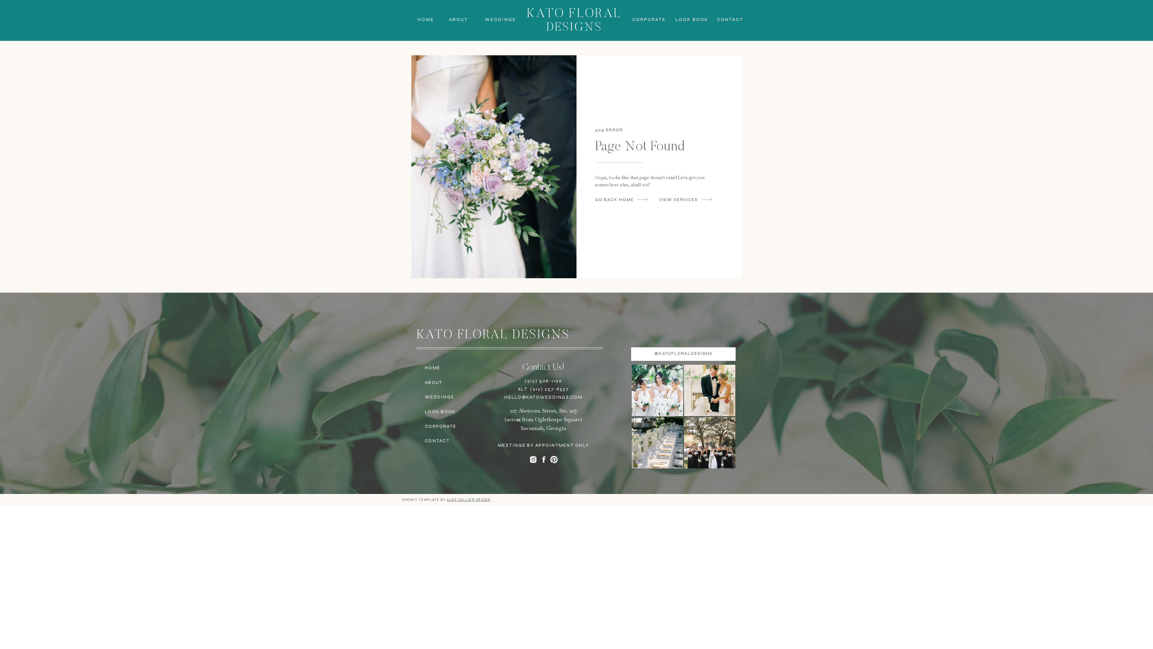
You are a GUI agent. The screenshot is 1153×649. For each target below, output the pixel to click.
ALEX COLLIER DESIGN (468, 500)
